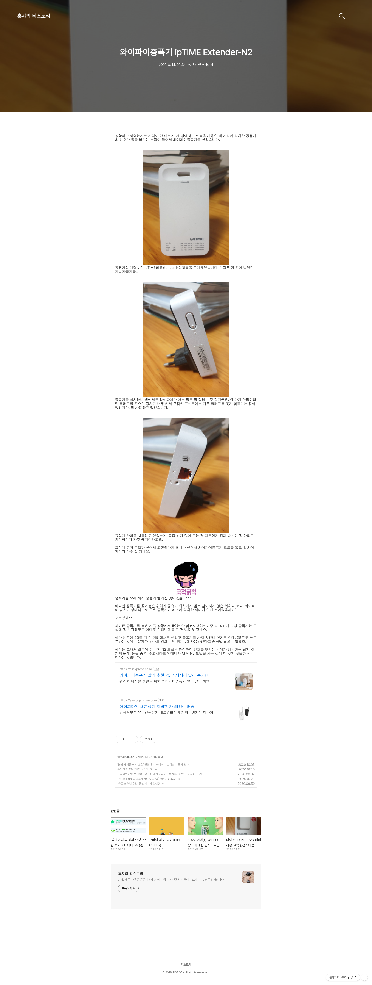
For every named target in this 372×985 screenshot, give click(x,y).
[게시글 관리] (133, 739)
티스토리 (186, 964)
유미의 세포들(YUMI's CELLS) (135, 769)
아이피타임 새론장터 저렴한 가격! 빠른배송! (157, 706)
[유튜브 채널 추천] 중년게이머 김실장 (138, 783)
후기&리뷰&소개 (126, 757)
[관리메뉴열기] (364, 977)
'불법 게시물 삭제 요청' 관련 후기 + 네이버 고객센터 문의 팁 (151, 764)
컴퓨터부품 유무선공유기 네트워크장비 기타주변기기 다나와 (166, 712)
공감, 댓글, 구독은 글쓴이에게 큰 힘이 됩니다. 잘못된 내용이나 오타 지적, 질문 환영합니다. (171, 879)
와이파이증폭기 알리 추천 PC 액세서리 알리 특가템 (164, 675)
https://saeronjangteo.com (138, 700)
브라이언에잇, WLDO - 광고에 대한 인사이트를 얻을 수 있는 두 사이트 (157, 773)
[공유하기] (128, 739)
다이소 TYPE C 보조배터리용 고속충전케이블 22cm (147, 778)
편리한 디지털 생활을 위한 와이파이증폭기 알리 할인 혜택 (164, 681)
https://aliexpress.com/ (135, 669)
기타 (139, 757)
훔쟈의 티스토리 (33, 16)
